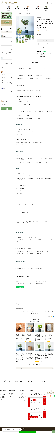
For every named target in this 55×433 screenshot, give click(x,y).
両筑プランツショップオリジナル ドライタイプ (26, 204)
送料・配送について (21, 381)
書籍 (3, 94)
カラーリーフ (4, 60)
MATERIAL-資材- (3, 396)
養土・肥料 (4, 74)
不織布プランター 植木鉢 (6, 83)
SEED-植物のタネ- (3, 393)
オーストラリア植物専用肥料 (22, 212)
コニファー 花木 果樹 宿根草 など (6, 66)
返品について (32, 381)
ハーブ (3, 41)
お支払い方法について (7, 381)
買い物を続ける (41, 56)
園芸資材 (3, 77)
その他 (3, 96)
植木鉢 (3, 80)
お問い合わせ (41, 44)
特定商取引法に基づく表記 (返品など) (45, 53)
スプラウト (4, 44)
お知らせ (11, 394)
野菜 (3, 39)
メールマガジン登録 (22, 396)
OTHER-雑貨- (2, 397)
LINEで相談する (19, 287)
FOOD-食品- (2, 399)
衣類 (3, 91)
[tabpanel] (25, 25)
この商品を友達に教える (42, 54)
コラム (10, 396)
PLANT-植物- (2, 394)
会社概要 (11, 393)
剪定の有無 (39, 34)
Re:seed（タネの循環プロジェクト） (6, 52)
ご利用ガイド (21, 393)
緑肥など (3, 49)
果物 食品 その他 (5, 104)
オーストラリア (5, 63)
